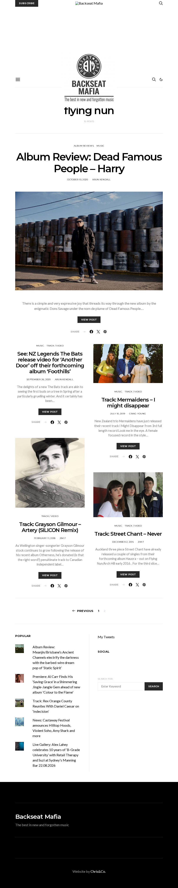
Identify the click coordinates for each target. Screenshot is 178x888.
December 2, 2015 (123, 541)
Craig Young (137, 413)
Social (103, 651)
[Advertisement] (89, 39)
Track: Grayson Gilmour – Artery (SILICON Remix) (50, 527)
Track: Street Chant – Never (128, 534)
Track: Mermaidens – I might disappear (128, 403)
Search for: (105, 678)
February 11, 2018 (44, 538)
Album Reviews (84, 145)
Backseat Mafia (38, 817)
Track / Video (55, 345)
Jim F (63, 538)
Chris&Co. (98, 871)
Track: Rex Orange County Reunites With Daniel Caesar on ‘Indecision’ (56, 706)
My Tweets (106, 637)
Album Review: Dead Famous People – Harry (89, 162)
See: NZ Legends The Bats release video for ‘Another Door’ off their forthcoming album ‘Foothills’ (50, 363)
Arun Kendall (101, 179)
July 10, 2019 (117, 413)
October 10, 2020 (77, 179)
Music (100, 145)
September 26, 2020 (38, 379)
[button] (161, 79)
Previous (85, 611)
